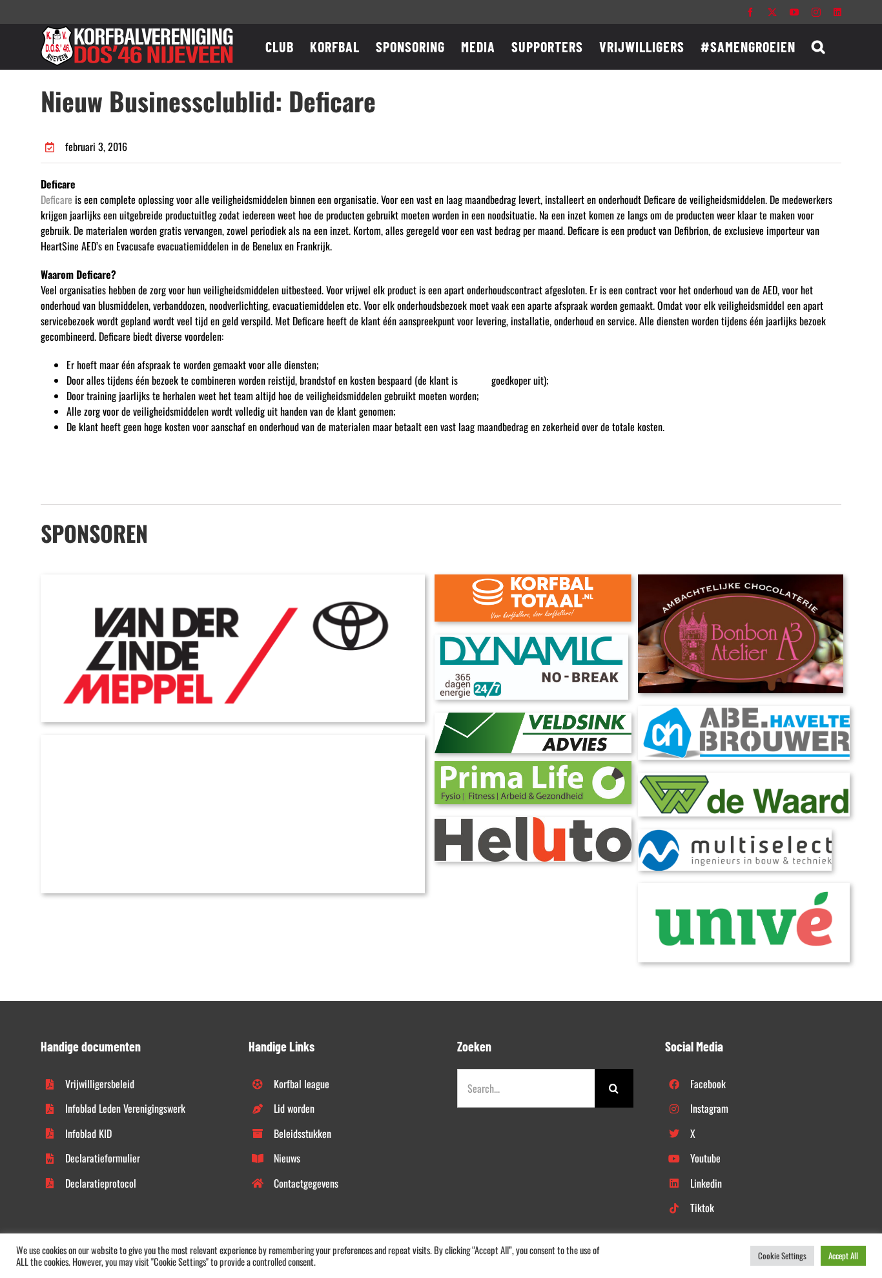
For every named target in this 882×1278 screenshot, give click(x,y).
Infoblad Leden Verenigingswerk (125, 1108)
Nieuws (287, 1158)
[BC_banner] (233, 740)
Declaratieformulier (102, 1158)
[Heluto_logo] (533, 822)
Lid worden (294, 1108)
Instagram (709, 1108)
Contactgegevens (306, 1183)
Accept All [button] (843, 1255)
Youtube (705, 1158)
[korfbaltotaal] (533, 579)
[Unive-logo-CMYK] (744, 888)
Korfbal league (301, 1083)
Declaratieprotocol (100, 1183)
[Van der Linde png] (233, 579)
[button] (818, 46)
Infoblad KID (88, 1133)
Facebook (708, 1083)
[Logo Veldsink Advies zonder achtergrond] (533, 717)
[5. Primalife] (533, 766)
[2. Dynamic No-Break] (531, 639)
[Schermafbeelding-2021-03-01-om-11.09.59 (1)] (744, 778)
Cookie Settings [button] (782, 1255)
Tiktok (702, 1207)
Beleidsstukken (302, 1133)
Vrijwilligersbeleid (99, 1083)
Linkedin (706, 1183)
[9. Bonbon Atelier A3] (740, 579)
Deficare (56, 199)
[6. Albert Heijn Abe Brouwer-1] (744, 711)
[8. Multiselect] (735, 834)
